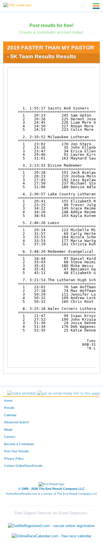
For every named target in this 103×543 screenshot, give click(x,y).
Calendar (10, 415)
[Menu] (96, 6)
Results (9, 407)
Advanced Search (16, 422)
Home (8, 400)
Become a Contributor (19, 444)
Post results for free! (51, 25)
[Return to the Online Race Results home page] (17, 5)
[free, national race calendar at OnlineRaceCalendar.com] (51, 536)
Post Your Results (16, 451)
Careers (9, 436)
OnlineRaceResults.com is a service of (51, 493)
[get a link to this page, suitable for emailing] (68, 393)
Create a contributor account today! (51, 32)
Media (8, 429)
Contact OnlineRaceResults (23, 465)
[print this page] (21, 393)
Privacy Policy (14, 458)
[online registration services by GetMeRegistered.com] (51, 524)
